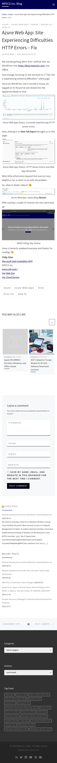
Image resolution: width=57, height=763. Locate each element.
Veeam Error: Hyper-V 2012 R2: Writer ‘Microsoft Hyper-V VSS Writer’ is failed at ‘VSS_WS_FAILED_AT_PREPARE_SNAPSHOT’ (26, 589)
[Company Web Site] (35, 757)
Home (4, 14)
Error (45, 708)
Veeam (10, 725)
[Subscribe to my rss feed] (16, 757)
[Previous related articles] (46, 322)
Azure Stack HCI (39, 695)
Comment (14, 423)
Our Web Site (8, 273)
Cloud (9, 703)
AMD (9, 695)
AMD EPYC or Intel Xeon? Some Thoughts (18, 582)
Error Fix (12, 712)
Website (13, 465)
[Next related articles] (52, 322)
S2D (42, 712)
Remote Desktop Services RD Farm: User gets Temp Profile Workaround (25, 572)
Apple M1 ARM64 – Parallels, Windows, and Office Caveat (15, 363)
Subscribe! (11, 506)
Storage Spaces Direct (33, 716)
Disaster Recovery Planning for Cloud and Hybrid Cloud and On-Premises (27, 601)
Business (34, 699)
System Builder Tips (16, 721)
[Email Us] (40, 757)
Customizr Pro (34, 750)
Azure (10, 14)
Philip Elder (9, 54)
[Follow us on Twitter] (21, 757)
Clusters (23, 703)
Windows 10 (26, 725)
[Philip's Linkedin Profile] (26, 757)
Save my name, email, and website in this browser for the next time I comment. (27, 475)
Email (12, 454)
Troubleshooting (40, 721)
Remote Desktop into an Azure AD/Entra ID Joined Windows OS (27, 514)
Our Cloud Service (10, 277)
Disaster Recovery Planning (21, 708)
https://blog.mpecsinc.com (31, 65)
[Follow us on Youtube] (30, 757)
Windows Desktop (16, 729)
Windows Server (40, 729)
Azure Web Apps (15, 699)
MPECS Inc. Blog (23, 746)
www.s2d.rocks (9, 269)
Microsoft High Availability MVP (17, 261)
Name (12, 443)
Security (11, 716)
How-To (28, 712)
